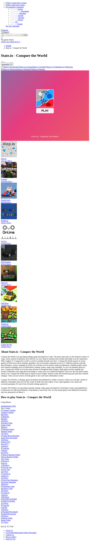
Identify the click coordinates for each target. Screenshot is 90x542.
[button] (4, 30)
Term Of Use (10, 539)
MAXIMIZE (5, 64)
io (1, 406)
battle (4, 406)
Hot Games (20, 5)
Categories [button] (19, 7)
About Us (9, 531)
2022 (14, 406)
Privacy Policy (11, 537)
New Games (21, 3)
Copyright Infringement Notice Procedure (21, 533)
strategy (9, 406)
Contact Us (10, 535)
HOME (8, 46)
